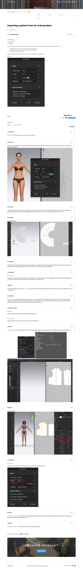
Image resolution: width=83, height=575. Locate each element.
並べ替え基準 (71, 126)
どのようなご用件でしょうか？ (13, 12)
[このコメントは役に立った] (75, 132)
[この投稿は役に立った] (75, 34)
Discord (59, 1)
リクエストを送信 (66, 1)
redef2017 (9, 285)
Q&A (29, 12)
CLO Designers (10, 131)
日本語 (72, 2)
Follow (12, 29)
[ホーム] (11, 2)
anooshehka (10, 142)
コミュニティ (53, 1)
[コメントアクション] (75, 137)
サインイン (10, 534)
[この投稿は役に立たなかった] (75, 38)
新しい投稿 (41, 551)
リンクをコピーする (71, 117)
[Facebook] (60, 118)
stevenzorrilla (14, 34)
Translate (11, 43)
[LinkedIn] (66, 118)
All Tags (38, 14)
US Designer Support (12, 308)
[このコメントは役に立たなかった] (75, 135)
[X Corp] (63, 118)
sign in (11, 124)
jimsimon (9, 512)
